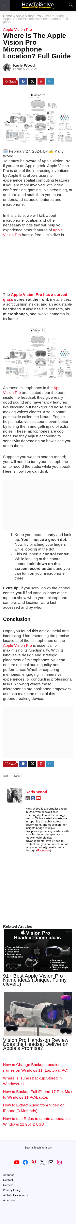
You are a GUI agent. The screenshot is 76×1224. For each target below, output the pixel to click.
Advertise (9, 1200)
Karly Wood (24, 65)
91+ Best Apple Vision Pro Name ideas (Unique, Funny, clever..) (35, 980)
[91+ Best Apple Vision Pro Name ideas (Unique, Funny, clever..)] (38, 932)
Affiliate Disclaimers (15, 1195)
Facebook (43, 850)
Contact (8, 1180)
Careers (8, 1185)
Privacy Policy (12, 1190)
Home (7, 16)
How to (16, 776)
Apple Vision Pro (28, 16)
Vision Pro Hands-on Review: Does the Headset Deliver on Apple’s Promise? (36, 1044)
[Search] (70, 5)
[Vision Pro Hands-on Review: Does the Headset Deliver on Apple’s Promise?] (38, 994)
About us (8, 1174)
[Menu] (5, 5)
